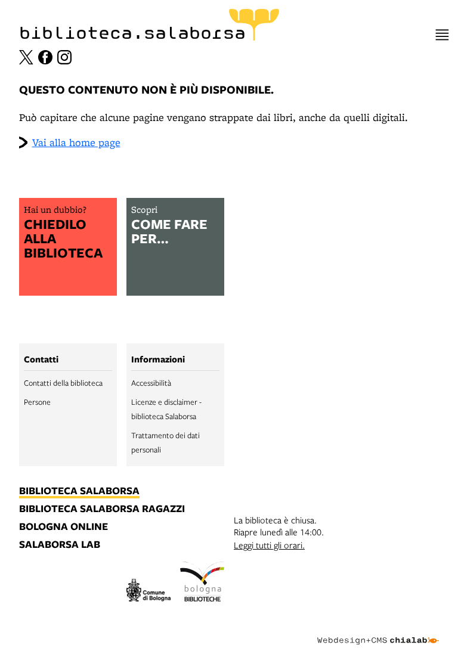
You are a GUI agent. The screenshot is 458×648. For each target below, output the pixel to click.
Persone (37, 401)
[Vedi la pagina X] (26, 57)
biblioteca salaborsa (79, 491)
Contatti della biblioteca (63, 382)
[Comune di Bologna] (148, 591)
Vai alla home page (76, 142)
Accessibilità (151, 382)
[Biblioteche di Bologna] (202, 583)
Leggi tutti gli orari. (269, 545)
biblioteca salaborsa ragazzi (102, 509)
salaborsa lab (59, 545)
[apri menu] (442, 35)
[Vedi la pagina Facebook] (45, 57)
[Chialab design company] (378, 631)
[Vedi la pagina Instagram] (64, 57)
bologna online (63, 527)
